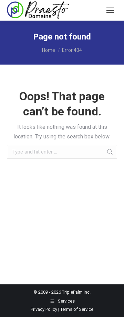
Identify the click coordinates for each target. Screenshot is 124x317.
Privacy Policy (44, 309)
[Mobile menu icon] (110, 10)
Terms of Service (76, 309)
